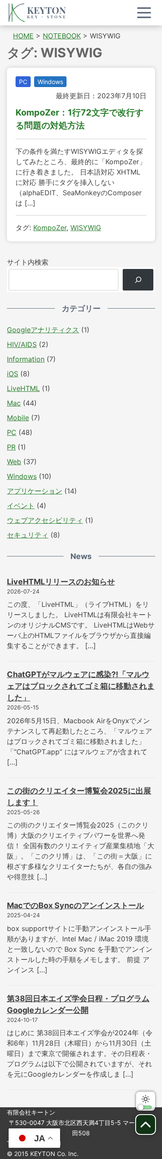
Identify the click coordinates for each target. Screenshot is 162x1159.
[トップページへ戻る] (37, 12)
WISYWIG (85, 227)
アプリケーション (34, 491)
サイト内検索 (27, 262)
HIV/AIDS (22, 344)
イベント (21, 505)
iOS (12, 373)
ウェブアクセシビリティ (45, 520)
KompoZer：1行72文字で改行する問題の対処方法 (79, 119)
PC (23, 81)
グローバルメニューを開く (144, 12)
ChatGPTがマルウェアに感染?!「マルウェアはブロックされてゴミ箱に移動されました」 (81, 686)
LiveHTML (23, 388)
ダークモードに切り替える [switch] (145, 1101)
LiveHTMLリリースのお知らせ (61, 581)
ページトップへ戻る (145, 1124)
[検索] (138, 279)
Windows (50, 81)
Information (25, 359)
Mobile (18, 417)
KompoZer (50, 227)
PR (11, 447)
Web (14, 461)
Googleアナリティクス (43, 329)
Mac (14, 403)
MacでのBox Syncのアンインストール (75, 905)
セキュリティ (27, 535)
